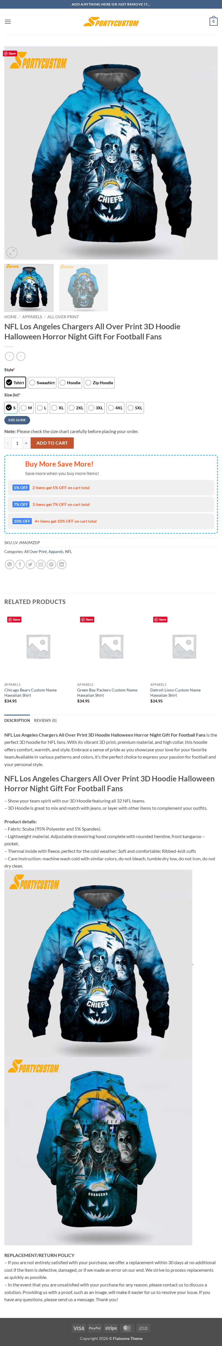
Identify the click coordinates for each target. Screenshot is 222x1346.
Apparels (32, 317)
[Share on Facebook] (20, 564)
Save (12, 53)
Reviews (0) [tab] (45, 720)
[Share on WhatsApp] (9, 564)
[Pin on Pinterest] (51, 564)
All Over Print (63, 317)
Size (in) (12, 394)
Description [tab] (17, 720)
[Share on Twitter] (30, 564)
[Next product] (9, 356)
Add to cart (52, 442)
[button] (7, 21)
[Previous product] (20, 356)
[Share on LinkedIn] (61, 564)
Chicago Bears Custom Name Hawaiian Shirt (30, 692)
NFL (68, 551)
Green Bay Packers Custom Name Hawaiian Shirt (107, 692)
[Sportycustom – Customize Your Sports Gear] (111, 21)
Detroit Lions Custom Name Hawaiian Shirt (175, 692)
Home (10, 317)
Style (9, 369)
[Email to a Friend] (41, 564)
